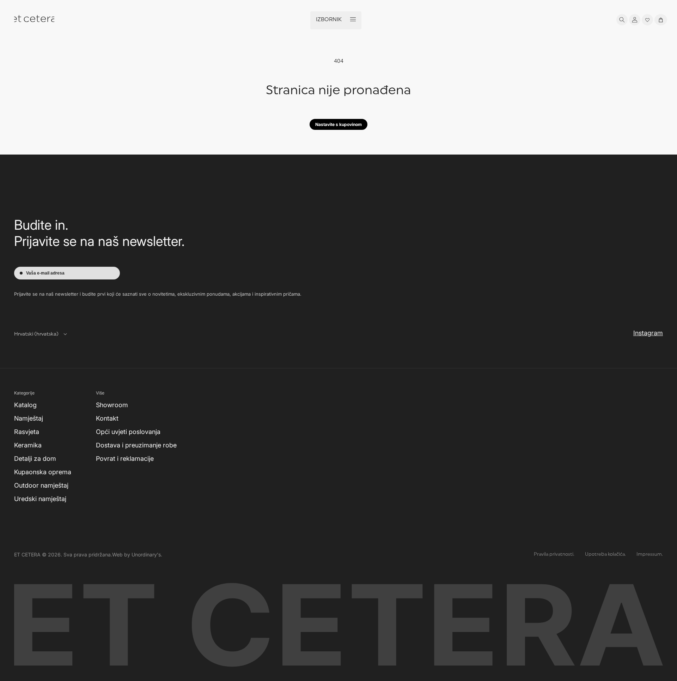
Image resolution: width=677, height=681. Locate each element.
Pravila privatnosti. (554, 554)
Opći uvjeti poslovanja (128, 431)
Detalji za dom (35, 458)
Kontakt (107, 418)
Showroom (112, 405)
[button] (622, 19)
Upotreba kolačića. (605, 554)
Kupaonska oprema (42, 472)
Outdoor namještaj (41, 485)
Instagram (648, 333)
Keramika (28, 445)
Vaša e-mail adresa (45, 273)
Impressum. (649, 554)
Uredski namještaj (40, 498)
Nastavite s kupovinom (338, 124)
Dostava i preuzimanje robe (136, 445)
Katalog (25, 405)
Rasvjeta (26, 431)
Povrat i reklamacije (125, 458)
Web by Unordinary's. (137, 555)
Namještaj (28, 418)
